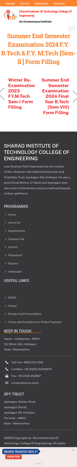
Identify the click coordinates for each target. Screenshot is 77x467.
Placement (15, 255)
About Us (14, 222)
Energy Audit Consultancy (24, 313)
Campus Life (16, 239)
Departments (16, 230)
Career (12, 305)
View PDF (13, 456)
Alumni (12, 247)
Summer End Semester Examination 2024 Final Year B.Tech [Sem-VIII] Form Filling (55, 96)
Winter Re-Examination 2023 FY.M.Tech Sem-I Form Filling (21, 93)
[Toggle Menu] (71, 28)
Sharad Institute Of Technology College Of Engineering (36, 152)
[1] (38, 463)
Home (12, 214)
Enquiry (13, 263)
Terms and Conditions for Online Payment (34, 322)
